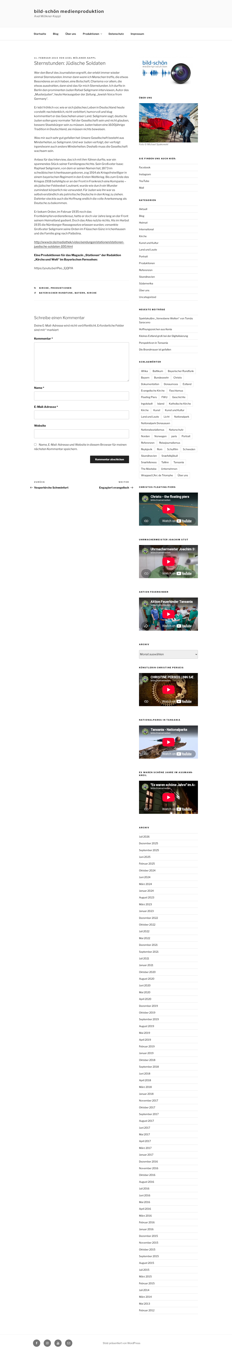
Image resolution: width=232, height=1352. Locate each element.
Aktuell (143, 209)
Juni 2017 (144, 1127)
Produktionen (91, 33)
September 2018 (149, 1066)
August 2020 (146, 978)
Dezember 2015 (148, 1235)
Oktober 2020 (147, 971)
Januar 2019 (146, 1053)
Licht (166, 416)
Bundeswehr (161, 377)
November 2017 (148, 1100)
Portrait (143, 256)
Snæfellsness (149, 462)
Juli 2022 (144, 931)
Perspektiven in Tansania (153, 342)
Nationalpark (181, 416)
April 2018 (145, 1080)
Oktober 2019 (147, 1012)
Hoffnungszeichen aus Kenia (155, 329)
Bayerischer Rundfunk (56, 293)
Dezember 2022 (148, 917)
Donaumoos (171, 384)
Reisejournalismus (169, 442)
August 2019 (146, 1026)
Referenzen (145, 270)
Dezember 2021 (148, 944)
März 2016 (145, 1215)
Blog (56, 33)
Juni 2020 (145, 985)
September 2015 (149, 1256)
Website (40, 425)
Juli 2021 (144, 958)
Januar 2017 (146, 1154)
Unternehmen (169, 468)
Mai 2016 (144, 1202)
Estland (187, 384)
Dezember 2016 (148, 1161)
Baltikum (158, 371)
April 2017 (145, 1141)
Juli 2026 (144, 836)
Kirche (44, 288)
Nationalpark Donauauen (155, 423)
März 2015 (145, 1276)
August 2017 (146, 1120)
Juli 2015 (144, 1269)
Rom (159, 449)
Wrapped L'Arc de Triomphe (157, 475)
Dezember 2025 (148, 843)
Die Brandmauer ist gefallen (155, 349)
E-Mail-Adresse (46, 407)
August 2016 (146, 1181)
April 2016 (145, 1208)
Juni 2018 (144, 1073)
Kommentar (43, 338)
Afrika (144, 371)
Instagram (145, 174)
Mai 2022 (144, 938)
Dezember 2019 (148, 1005)
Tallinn (165, 462)
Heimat (143, 222)
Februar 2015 (147, 1283)
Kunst (156, 410)
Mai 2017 (144, 1134)
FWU (164, 397)
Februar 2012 (146, 1310)
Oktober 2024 (147, 870)
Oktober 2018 (147, 1059)
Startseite (40, 33)
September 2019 (149, 1019)
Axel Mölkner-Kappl (80, 58)
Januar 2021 (146, 965)
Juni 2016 (144, 1195)
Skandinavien (147, 276)
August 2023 (146, 897)
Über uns (70, 33)
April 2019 (145, 1039)
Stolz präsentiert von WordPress (121, 1343)
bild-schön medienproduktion (69, 11)
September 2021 (149, 951)
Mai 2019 (144, 1032)
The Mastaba (148, 468)
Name (39, 388)
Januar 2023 (146, 910)
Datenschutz (116, 33)
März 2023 (145, 904)
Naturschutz (176, 429)
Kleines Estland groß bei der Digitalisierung (163, 335)
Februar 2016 (147, 1222)
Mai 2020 (144, 992)
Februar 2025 (147, 863)
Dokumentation (150, 384)
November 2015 (148, 1242)
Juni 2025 (144, 856)
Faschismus (176, 390)
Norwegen (160, 436)
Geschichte (178, 397)
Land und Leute (148, 249)
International (146, 229)
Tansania (178, 462)
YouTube (144, 180)
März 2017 (145, 1147)
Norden (145, 436)
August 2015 (146, 1262)
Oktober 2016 (147, 1174)
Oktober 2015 (147, 1249)
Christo (177, 377)
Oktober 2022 (147, 924)
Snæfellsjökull (169, 455)
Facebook (144, 167)
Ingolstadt (147, 403)
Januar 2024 (146, 890)
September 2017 (149, 1114)
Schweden (189, 449)
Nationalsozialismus (152, 429)
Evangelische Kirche (153, 390)
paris (174, 436)
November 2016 (148, 1168)
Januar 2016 (146, 1229)
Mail (141, 187)
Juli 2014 (144, 1290)
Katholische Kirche (180, 403)
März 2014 (145, 1296)
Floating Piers (149, 397)
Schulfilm (172, 449)
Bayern (80, 293)
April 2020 (145, 998)
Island (160, 403)
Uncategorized (147, 296)
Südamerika (146, 283)
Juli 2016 (144, 1188)
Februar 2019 (147, 1046)
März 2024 (145, 884)
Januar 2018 (146, 1093)
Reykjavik (146, 449)
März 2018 (145, 1086)
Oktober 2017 (147, 1107)
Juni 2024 (144, 877)
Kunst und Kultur (148, 242)
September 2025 (149, 850)
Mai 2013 (144, 1303)
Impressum (137, 33)
